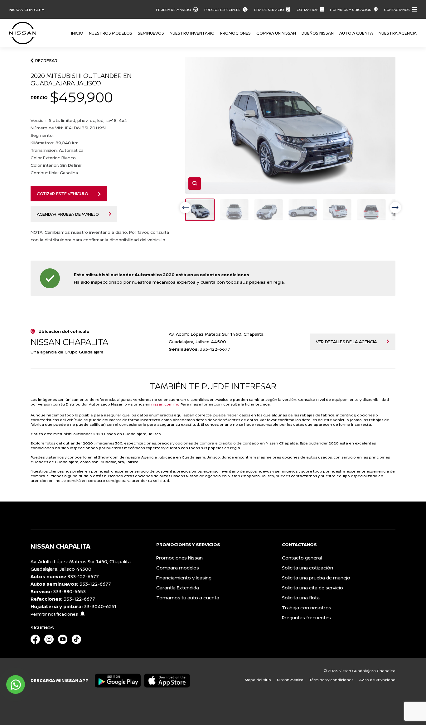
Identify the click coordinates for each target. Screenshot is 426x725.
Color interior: (56, 165)
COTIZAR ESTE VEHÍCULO (62, 193)
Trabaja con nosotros (306, 607)
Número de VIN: (69, 128)
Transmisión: (57, 150)
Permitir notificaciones (54, 614)
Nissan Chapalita (26, 9)
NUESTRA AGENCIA (398, 33)
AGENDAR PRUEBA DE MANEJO (68, 214)
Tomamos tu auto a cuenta (187, 597)
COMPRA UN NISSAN (276, 33)
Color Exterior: (53, 158)
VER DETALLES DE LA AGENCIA (346, 341)
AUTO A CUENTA (356, 33)
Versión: (79, 120)
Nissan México (290, 679)
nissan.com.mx (165, 404)
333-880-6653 (69, 591)
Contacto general (302, 558)
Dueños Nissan (318, 33)
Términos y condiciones (331, 679)
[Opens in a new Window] (35, 639)
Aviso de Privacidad (377, 679)
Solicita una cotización (307, 567)
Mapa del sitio (258, 679)
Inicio (77, 33)
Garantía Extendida (177, 587)
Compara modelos (177, 567)
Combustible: (54, 172)
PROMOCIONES (235, 33)
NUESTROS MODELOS (110, 33)
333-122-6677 (83, 576)
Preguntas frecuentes (306, 617)
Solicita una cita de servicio (312, 587)
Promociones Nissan (179, 558)
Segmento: (43, 135)
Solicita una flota (301, 597)
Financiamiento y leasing (183, 577)
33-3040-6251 (100, 606)
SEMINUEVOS (151, 33)
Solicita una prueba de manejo (316, 577)
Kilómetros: (55, 143)
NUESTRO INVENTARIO (192, 33)
